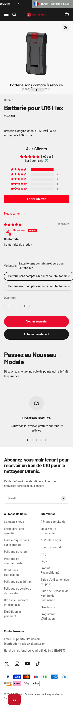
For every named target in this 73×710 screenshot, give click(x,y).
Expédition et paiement (12, 614)
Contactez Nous (14, 521)
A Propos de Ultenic (53, 521)
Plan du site (48, 607)
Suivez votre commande (48, 531)
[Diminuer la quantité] (9, 306)
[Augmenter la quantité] (24, 306)
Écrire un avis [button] (36, 199)
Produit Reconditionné (50, 570)
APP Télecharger (51, 540)
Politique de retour (16, 551)
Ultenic (8, 100)
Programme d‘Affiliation (48, 616)
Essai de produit (51, 547)
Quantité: (10, 297)
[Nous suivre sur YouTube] (27, 663)
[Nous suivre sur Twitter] (7, 663)
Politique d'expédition (18, 581)
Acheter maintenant (36, 334)
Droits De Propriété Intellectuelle (16, 602)
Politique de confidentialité (13, 561)
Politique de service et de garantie (18, 591)
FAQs (44, 561)
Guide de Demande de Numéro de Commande (55, 595)
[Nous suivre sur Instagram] (17, 663)
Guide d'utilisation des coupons (55, 582)
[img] (12, 224)
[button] (52, 4)
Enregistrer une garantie (14, 531)
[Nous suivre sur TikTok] (38, 663)
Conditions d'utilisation (11, 572)
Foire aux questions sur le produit (16, 542)
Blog (43, 554)
